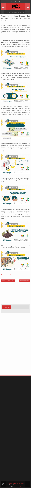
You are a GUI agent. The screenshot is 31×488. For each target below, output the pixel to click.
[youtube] (19, 1)
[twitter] (15, 1)
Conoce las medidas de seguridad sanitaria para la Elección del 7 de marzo (15, 18)
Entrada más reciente (8, 281)
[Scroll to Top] (27, 484)
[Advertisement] (6, 347)
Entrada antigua (24, 281)
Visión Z (6, 307)
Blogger (19, 486)
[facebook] (11, 1)
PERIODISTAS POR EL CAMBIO (15, 483)
